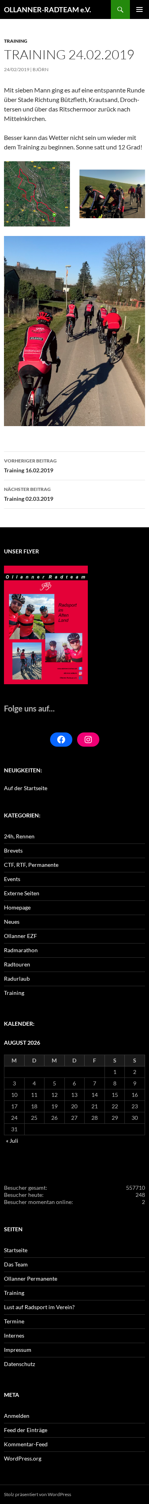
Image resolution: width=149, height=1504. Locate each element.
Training (15, 41)
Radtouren (17, 964)
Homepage (17, 907)
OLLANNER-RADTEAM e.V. (47, 9)
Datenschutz (19, 1364)
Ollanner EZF (20, 935)
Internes (14, 1335)
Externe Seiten (21, 893)
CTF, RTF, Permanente (31, 864)
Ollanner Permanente (30, 1278)
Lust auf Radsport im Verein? (39, 1307)
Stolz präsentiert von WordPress (37, 1494)
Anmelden (16, 1415)
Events (12, 879)
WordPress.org (22, 1458)
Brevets (13, 850)
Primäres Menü (139, 9)
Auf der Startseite (25, 788)
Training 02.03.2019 (28, 494)
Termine (14, 1321)
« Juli (12, 1140)
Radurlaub (17, 978)
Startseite (15, 1250)
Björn (40, 69)
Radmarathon (21, 950)
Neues (11, 921)
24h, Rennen (19, 836)
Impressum (17, 1349)
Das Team (16, 1264)
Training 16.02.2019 (30, 466)
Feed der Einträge (25, 1430)
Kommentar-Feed (26, 1444)
